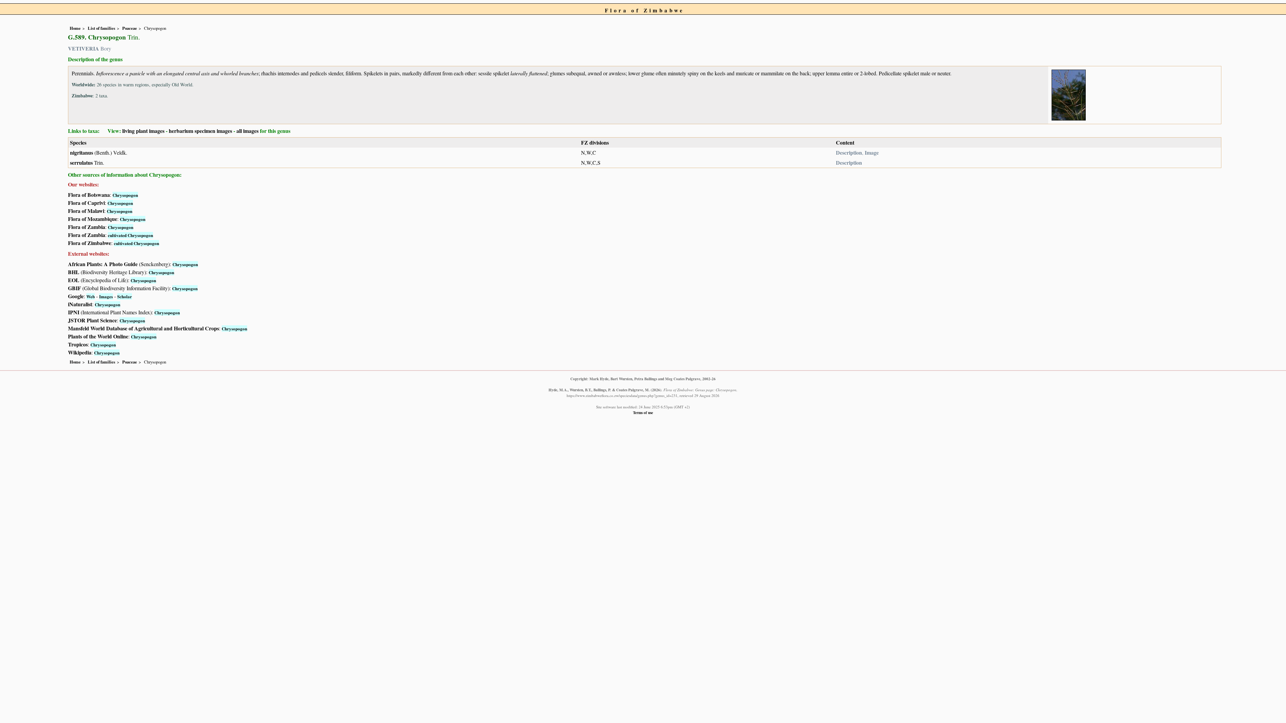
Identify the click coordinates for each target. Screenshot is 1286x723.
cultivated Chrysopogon (130, 235)
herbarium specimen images (200, 131)
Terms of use (643, 412)
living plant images (143, 131)
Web (90, 296)
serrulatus (81, 162)
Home (75, 28)
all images (247, 131)
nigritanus (81, 152)
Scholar (124, 296)
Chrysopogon (125, 195)
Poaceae (129, 28)
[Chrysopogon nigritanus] (1069, 94)
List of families (101, 28)
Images (106, 296)
